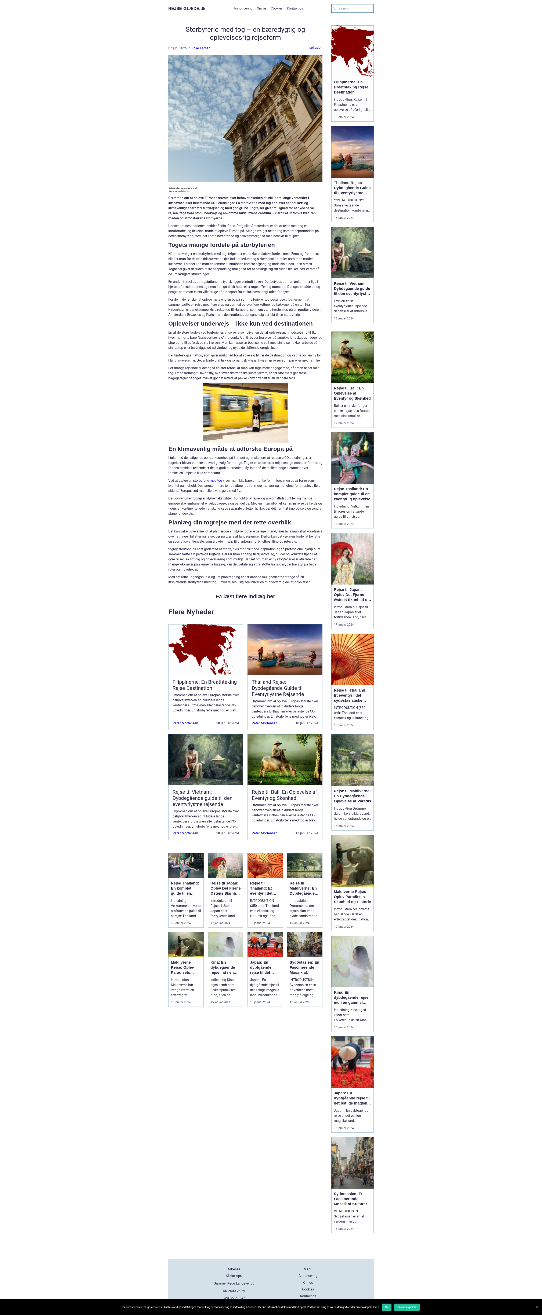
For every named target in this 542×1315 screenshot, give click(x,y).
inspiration (314, 47)
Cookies (277, 8)
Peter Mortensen (185, 723)
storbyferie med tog (207, 481)
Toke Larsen (201, 48)
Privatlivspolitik (406, 1307)
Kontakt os (295, 8)
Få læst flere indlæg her (245, 596)
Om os (262, 8)
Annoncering (243, 8)
